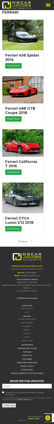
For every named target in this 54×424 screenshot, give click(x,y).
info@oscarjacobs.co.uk (30, 275)
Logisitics (27, 333)
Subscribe (9, 405)
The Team (27, 352)
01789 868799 (31, 273)
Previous (22, 241)
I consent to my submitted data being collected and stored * (24, 393)
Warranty (27, 326)
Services (27, 316)
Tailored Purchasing (27, 319)
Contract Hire (27, 341)
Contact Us (27, 355)
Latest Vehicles (27, 308)
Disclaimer (27, 359)
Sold (27, 312)
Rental (27, 337)
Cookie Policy (27, 370)
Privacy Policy (27, 366)
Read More (13, 65)
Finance (27, 330)
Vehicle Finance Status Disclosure (27, 373)
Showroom (27, 306)
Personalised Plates (27, 348)
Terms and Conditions (27, 363)
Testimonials (27, 345)
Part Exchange (27, 323)
